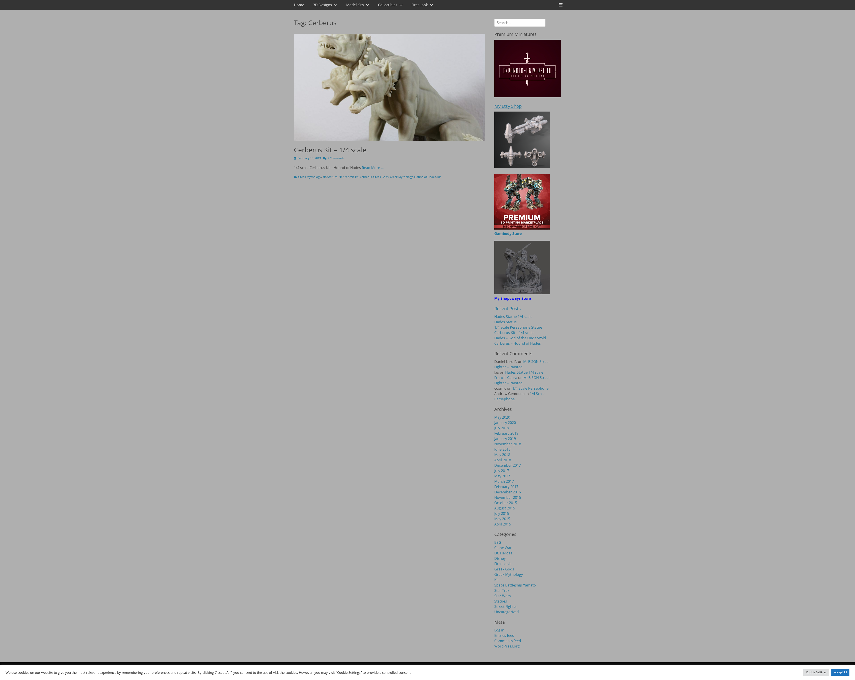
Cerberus (366, 177)
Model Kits (355, 4)
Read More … (373, 167)
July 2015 (501, 513)
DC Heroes (503, 553)
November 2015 (507, 497)
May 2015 (502, 518)
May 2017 (502, 476)
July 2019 (501, 428)
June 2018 (502, 449)
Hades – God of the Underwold (520, 338)
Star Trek (501, 590)
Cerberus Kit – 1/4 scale (330, 149)
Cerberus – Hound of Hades (517, 343)
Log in (499, 630)
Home (299, 4)
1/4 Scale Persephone (530, 388)
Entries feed (504, 635)
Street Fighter (505, 606)
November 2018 (507, 444)
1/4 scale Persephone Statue (518, 327)
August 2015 (504, 508)
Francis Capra (505, 377)
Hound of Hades (425, 177)
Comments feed (507, 640)
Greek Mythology (309, 177)
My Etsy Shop (508, 106)
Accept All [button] (840, 672)
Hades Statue (505, 322)
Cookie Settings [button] (816, 672)
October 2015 (505, 502)
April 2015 (502, 524)
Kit (324, 177)
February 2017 (506, 486)
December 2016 (507, 492)
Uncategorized (506, 611)
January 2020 (505, 422)
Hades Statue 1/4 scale (513, 316)
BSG (497, 542)
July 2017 (501, 470)
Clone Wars (503, 547)
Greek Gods (381, 177)
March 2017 (504, 481)
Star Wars (502, 595)
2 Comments (336, 158)
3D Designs (322, 4)
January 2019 (505, 438)
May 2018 (502, 454)
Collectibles (387, 4)
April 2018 (502, 460)
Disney (500, 558)
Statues (332, 177)
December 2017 (507, 465)
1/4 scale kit (350, 177)
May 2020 (502, 417)
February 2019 (506, 433)
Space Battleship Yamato (515, 585)
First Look (419, 4)
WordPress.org (507, 646)
